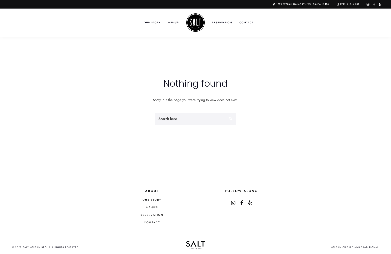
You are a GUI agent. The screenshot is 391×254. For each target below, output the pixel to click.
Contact (246, 22)
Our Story (152, 22)
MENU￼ (173, 22)
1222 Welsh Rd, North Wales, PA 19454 (303, 4)
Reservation (222, 22)
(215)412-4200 (350, 4)
